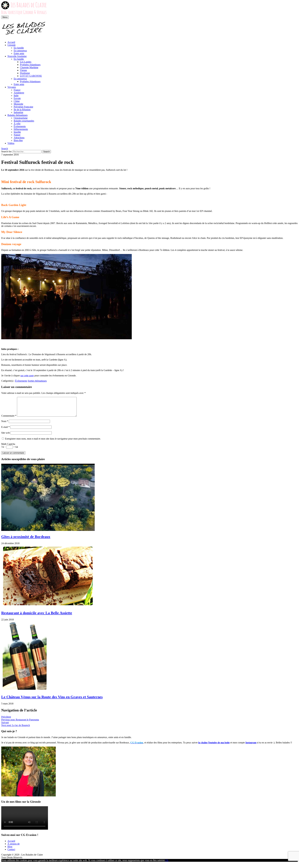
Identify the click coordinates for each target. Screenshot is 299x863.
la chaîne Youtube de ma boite (214, 742)
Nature (17, 134)
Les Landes (25, 61)
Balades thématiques (17, 115)
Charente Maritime (29, 67)
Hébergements (21, 129)
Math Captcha (8, 444)
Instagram (250, 742)
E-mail (5, 427)
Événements (20, 126)
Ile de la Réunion (22, 109)
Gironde (11, 45)
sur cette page (27, 375)
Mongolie (18, 104)
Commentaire (8, 415)
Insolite (17, 132)
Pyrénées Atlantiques (30, 64)
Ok (166, 860)
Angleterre (19, 92)
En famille (19, 47)
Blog (9, 846)
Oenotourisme (21, 118)
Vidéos (10, 143)
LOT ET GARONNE (31, 76)
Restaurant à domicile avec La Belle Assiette (36, 613)
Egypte (17, 98)
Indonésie (18, 112)
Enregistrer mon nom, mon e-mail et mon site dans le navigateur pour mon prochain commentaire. (53, 438)
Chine (17, 101)
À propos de (13, 843)
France (17, 90)
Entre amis (19, 53)
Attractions (19, 137)
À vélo (17, 123)
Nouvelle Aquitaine (17, 56)
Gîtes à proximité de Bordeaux (25, 537)
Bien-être (18, 140)
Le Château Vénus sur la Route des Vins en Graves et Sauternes (52, 697)
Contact (11, 849)
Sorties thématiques (37, 381)
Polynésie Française (23, 106)
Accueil (11, 42)
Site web (5, 432)
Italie (16, 95)
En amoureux (20, 50)
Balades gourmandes (24, 120)
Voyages (11, 87)
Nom (4, 421)
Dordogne (25, 73)
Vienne (23, 70)
